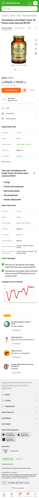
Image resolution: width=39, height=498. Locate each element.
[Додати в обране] (35, 40)
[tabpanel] (19, 183)
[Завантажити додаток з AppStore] (23, 435)
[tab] (7, 28)
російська (19, 459)
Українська (7, 459)
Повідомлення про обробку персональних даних (16, 468)
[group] (19, 81)
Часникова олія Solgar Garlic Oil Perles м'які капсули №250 (19, 21)
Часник (12, 15)
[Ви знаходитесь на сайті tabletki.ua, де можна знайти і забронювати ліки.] (11, 3)
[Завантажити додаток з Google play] (9, 435)
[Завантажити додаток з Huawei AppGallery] (9, 439)
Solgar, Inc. (19, 156)
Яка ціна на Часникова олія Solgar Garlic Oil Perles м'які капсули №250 (20, 266)
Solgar (19, 15)
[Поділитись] (35, 49)
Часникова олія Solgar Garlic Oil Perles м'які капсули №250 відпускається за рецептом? (21, 273)
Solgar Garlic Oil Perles (29, 15)
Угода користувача (7, 464)
